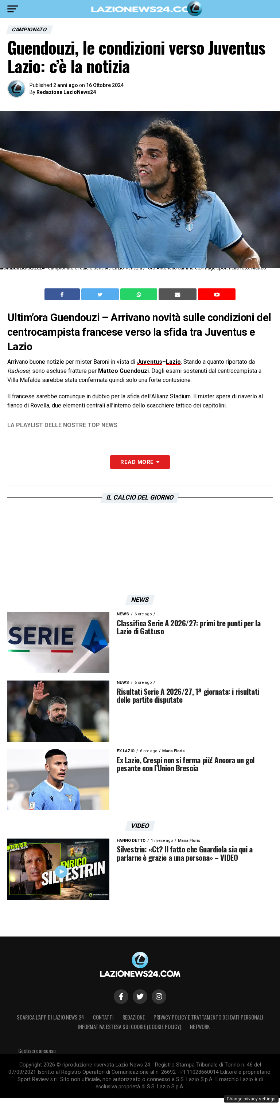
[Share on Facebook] (63, 294)
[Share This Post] (139, 294)
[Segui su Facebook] (121, 996)
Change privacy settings (251, 1098)
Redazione (133, 1017)
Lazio (173, 361)
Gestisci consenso (37, 1050)
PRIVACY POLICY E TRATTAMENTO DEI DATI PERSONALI (208, 1017)
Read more (136, 462)
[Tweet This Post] (100, 294)
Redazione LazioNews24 (66, 92)
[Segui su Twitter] (140, 996)
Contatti (103, 1017)
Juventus (149, 361)
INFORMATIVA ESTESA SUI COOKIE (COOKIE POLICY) (129, 1026)
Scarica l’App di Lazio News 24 (50, 1017)
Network (200, 1026)
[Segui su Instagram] (159, 996)
